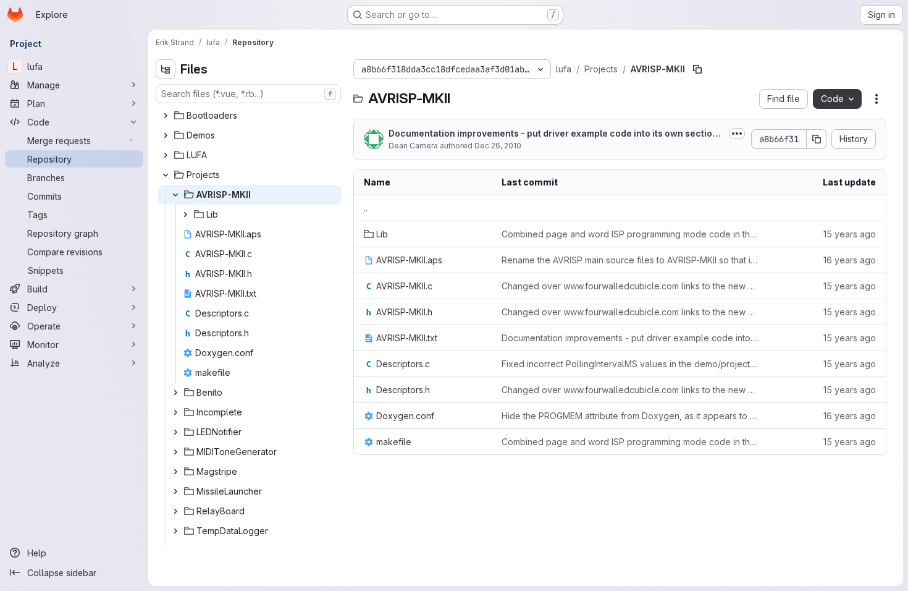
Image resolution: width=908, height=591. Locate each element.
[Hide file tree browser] (165, 69)
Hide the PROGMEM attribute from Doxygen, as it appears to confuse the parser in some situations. (630, 415)
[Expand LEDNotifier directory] (175, 432)
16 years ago (849, 260)
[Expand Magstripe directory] (175, 471)
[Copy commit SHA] (816, 139)
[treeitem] (249, 115)
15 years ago (849, 234)
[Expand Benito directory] (175, 392)
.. (366, 208)
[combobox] (248, 93)
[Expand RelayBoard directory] (175, 511)
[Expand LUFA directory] (165, 155)
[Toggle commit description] (737, 133)
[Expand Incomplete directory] (175, 412)
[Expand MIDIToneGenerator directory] (175, 451)
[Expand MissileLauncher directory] (175, 491)
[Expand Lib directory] (185, 214)
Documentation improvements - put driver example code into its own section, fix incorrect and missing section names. (630, 338)
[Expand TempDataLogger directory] (175, 531)
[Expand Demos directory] (165, 135)
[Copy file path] (697, 69)
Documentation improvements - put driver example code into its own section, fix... (555, 134)
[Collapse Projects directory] (165, 175)
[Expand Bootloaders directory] (165, 115)
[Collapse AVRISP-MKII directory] (175, 194)
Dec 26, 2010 (497, 145)
